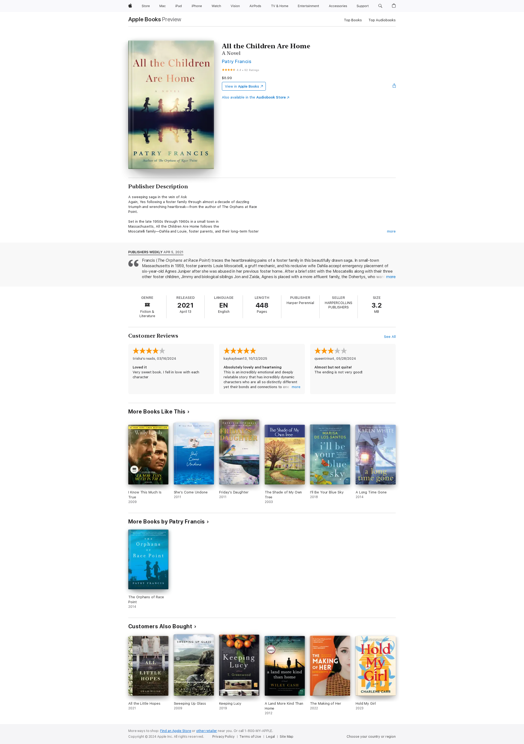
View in (242, 86)
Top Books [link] (353, 20)
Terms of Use (250, 737)
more (391, 231)
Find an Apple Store (175, 731)
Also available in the (254, 97)
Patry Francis (236, 61)
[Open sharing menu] (394, 86)
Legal (270, 737)
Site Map (286, 737)
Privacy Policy (223, 737)
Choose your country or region (371, 737)
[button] (380, 6)
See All (390, 337)
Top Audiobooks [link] (382, 20)
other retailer (206, 731)
